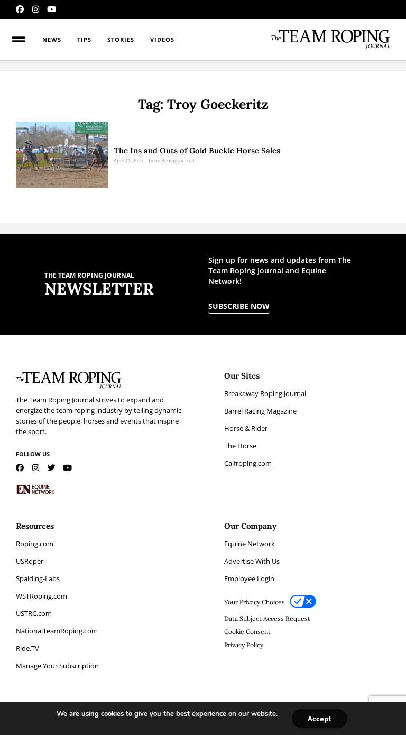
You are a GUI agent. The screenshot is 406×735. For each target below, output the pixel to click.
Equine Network (249, 543)
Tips (84, 39)
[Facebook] (20, 9)
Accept (319, 718)
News (51, 39)
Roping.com (34, 543)
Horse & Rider (245, 428)
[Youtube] (52, 9)
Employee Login (249, 578)
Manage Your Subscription (57, 665)
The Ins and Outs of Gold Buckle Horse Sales (197, 150)
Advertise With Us (252, 561)
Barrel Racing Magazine (260, 411)
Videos (162, 39)
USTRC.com (34, 613)
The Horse (240, 446)
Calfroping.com (248, 463)
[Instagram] (36, 9)
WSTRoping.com (41, 596)
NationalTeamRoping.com (57, 631)
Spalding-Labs (38, 578)
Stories (120, 39)
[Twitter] (52, 468)
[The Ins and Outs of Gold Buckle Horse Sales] (62, 155)
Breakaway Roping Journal (265, 393)
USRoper (29, 561)
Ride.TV (27, 648)
